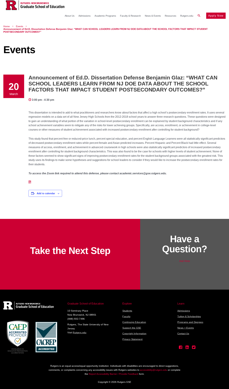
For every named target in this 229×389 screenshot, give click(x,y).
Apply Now (216, 15)
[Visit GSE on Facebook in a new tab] (180, 348)
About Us (69, 15)
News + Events (185, 327)
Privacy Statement (132, 339)
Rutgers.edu (186, 15)
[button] (199, 15)
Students (127, 310)
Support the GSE (131, 327)
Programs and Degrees (190, 322)
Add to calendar (46, 193)
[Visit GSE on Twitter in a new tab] (193, 348)
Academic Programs (105, 15)
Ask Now (184, 261)
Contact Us (183, 333)
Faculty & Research (130, 15)
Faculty (126, 316)
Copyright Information (134, 333)
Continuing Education (134, 322)
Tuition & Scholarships (189, 316)
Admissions (84, 15)
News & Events (153, 15)
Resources (170, 15)
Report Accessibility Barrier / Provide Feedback (113, 374)
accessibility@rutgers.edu (153, 370)
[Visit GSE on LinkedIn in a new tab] (187, 348)
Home (6, 26)
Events (19, 26)
